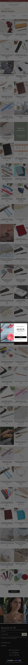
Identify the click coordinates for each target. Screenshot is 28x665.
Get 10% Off (20, 337)
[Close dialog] (26, 324)
